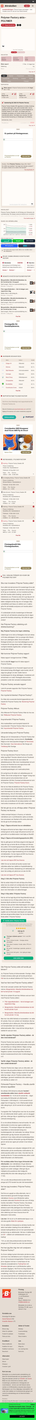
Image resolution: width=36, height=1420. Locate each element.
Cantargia (8, 374)
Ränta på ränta (6, 1336)
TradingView (22, 1264)
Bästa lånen (21, 1344)
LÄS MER (22, 1416)
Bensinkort (5, 1351)
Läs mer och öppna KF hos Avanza (12, 875)
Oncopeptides (9, 380)
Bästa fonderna (22, 1336)
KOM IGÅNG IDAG (18, 958)
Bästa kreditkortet (7, 1344)
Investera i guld (6, 1366)
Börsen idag (5, 1329)
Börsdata (4, 1266)
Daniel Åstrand (6, 1319)
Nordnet (11, 270)
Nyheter (11, 76)
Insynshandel (6, 78)
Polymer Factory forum (21, 783)
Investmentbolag (22, 1331)
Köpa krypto (5, 1359)
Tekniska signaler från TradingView (18, 204)
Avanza (4, 270)
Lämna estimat (9, 417)
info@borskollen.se (24, 1302)
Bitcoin (4, 1361)
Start (4, 76)
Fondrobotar (21, 1334)
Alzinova (8, 367)
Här (2, 978)
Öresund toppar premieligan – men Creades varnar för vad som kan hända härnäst (17, 10)
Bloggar (31, 78)
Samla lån (21, 1351)
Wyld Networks (10, 370)
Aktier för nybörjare (17, 1221)
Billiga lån (21, 1346)
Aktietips (20, 1329)
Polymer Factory (6, 691)
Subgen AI (8, 363)
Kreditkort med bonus (8, 1349)
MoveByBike (9, 384)
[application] (14, 230)
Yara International (16, 744)
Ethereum (4, 1364)
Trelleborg (4, 746)
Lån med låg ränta (23, 1349)
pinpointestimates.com (20, 409)
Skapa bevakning (9, 25)
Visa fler (18, 535)
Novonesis (29, 741)
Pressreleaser (20, 76)
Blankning (15, 78)
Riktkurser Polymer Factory (12, 715)
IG (4, 1234)
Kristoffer (22, 1378)
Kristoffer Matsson (7, 1321)
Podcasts (26, 81)
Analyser (23, 78)
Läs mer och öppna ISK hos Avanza (12, 860)
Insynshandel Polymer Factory (13, 728)
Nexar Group (9, 377)
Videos (9, 81)
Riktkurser (30, 76)
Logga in (27, 6)
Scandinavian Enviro (11, 387)
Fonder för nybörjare (7, 1334)
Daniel (30, 1378)
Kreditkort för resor (7, 1346)
